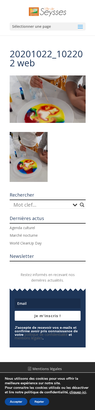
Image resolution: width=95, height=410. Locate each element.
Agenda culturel (22, 227)
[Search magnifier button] (82, 204)
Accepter (16, 402)
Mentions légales (46, 368)
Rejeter (39, 402)
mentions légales (29, 338)
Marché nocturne (24, 235)
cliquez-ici (77, 392)
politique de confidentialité (46, 334)
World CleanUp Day (26, 243)
